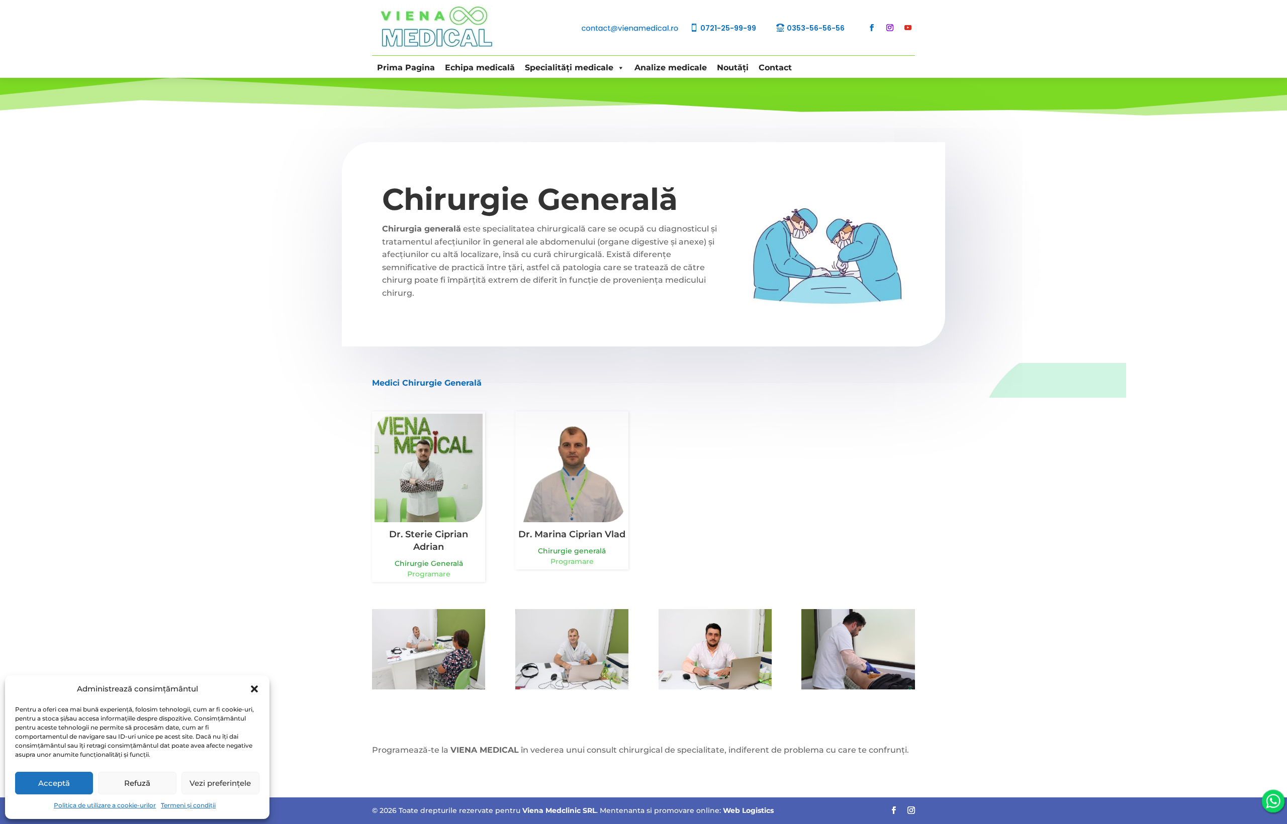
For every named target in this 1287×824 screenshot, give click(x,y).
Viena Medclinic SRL (559, 810)
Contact (775, 67)
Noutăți (733, 67)
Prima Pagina (406, 67)
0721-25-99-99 (728, 28)
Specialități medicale (569, 67)
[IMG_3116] (571, 686)
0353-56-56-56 (816, 28)
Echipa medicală (480, 67)
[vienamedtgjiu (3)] (857, 686)
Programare (428, 573)
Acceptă (54, 783)
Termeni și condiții (188, 805)
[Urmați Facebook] (872, 28)
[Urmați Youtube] (908, 28)
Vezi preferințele (220, 783)
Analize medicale (670, 67)
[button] (254, 689)
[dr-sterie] (715, 686)
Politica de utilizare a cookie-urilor (105, 805)
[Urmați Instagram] (890, 28)
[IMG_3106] (428, 686)
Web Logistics (748, 810)
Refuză (137, 783)
